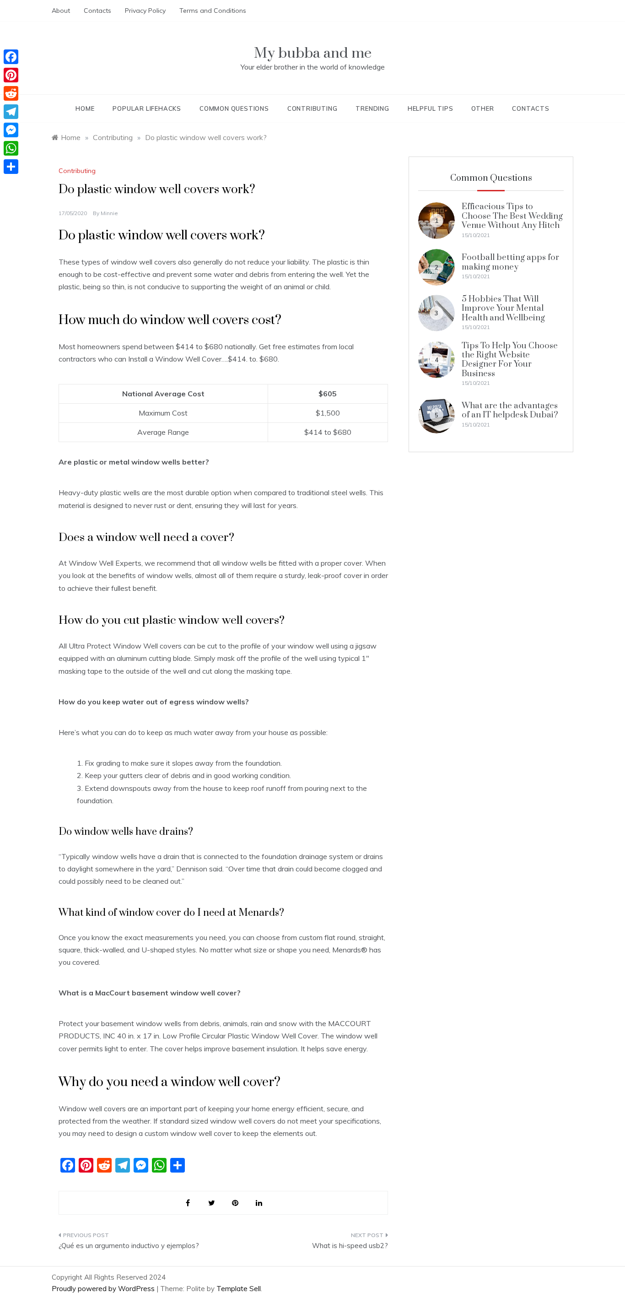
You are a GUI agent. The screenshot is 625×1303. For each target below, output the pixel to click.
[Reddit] (11, 93)
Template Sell (238, 1288)
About (61, 10)
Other (482, 108)
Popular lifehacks (147, 108)
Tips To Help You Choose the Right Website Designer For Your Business (510, 360)
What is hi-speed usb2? (350, 1245)
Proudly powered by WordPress (104, 1288)
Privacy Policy (145, 10)
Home (84, 108)
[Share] (11, 166)
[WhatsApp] (11, 148)
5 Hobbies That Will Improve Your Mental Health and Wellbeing (503, 308)
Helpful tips (430, 108)
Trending (372, 108)
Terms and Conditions (212, 10)
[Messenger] (11, 130)
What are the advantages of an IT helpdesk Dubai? (510, 410)
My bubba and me (313, 53)
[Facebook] (11, 57)
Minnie (109, 213)
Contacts (97, 10)
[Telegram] (11, 112)
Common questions (234, 108)
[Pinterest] (11, 75)
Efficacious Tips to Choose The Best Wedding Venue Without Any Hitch (512, 216)
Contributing (312, 108)
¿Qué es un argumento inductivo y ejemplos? (129, 1245)
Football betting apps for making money (510, 262)
